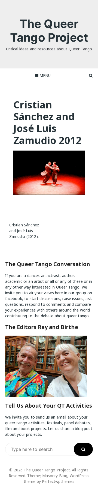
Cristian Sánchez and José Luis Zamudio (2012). (24, 230)
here (59, 292)
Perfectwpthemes (58, 481)
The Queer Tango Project (49, 30)
